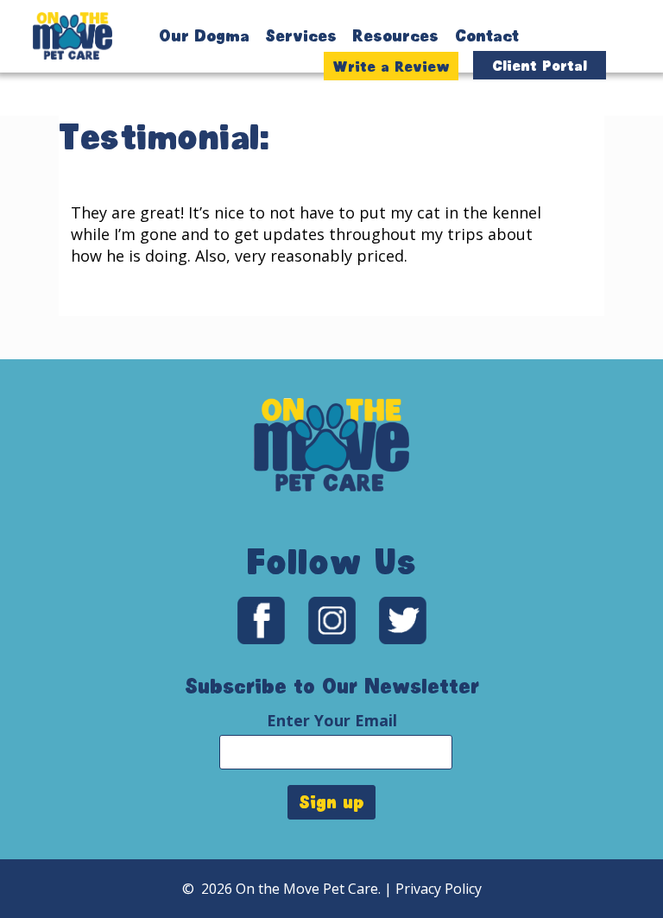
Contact (487, 35)
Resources (395, 35)
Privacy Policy (438, 888)
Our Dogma (204, 35)
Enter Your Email (332, 720)
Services (301, 35)
